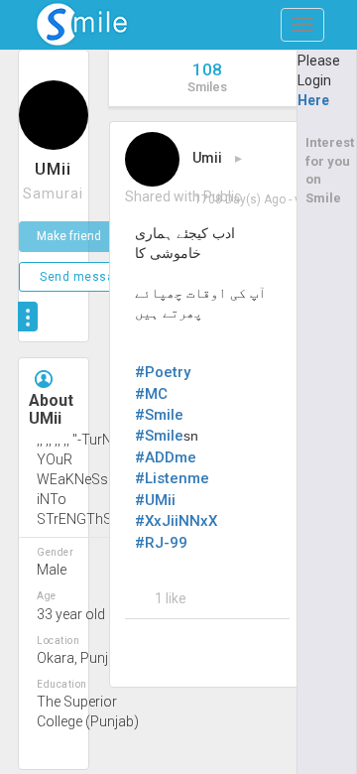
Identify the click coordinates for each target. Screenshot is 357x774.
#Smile (159, 415)
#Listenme (172, 478)
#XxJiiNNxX (176, 521)
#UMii (155, 500)
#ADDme (165, 457)
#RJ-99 (161, 543)
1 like (170, 598)
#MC (151, 394)
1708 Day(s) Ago (240, 199)
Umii (207, 158)
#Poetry (162, 372)
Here (313, 100)
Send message (84, 277)
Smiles (207, 77)
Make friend (69, 236)
